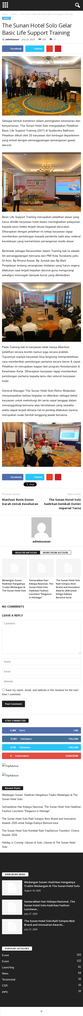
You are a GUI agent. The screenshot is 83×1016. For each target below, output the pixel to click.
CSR (4, 985)
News (5, 973)
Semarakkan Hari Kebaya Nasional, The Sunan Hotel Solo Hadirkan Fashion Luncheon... (49, 905)
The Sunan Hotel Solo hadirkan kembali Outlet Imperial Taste (62, 503)
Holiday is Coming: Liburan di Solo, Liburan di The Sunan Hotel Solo (38, 844)
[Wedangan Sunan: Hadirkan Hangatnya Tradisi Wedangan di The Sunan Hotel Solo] (14, 568)
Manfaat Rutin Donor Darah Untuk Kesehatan (20, 501)
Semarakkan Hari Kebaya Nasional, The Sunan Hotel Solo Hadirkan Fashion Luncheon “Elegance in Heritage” (41, 809)
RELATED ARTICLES (26, 552)
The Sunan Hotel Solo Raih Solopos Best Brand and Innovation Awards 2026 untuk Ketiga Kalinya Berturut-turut (39, 821)
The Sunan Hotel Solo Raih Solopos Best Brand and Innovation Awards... (49, 923)
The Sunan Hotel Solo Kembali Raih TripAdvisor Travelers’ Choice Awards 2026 (40, 832)
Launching (8, 967)
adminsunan (12, 39)
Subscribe (72, 755)
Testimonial (8, 979)
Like (76, 730)
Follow (73, 738)
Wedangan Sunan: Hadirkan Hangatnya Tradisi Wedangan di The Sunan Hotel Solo (40, 797)
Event (6, 18)
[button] (76, 5)
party (5, 991)
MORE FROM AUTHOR (55, 552)
